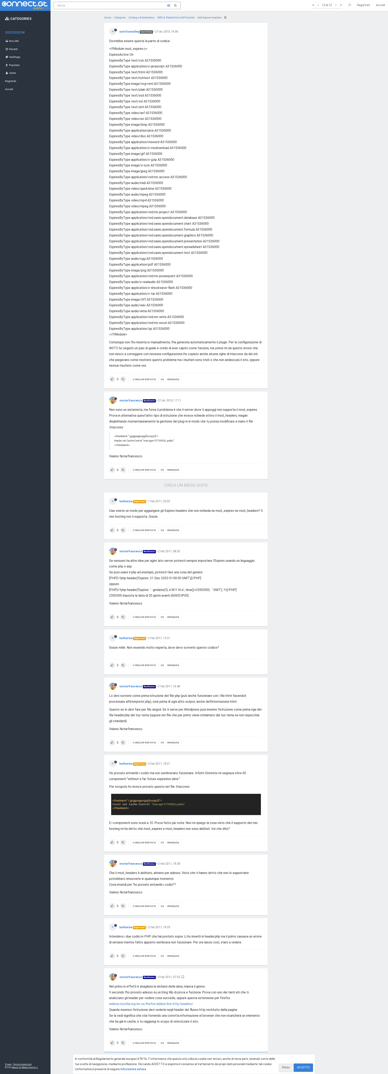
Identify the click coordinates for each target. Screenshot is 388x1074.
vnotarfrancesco (130, 400)
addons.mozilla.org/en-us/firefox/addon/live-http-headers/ (151, 1004)
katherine (125, 501)
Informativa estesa (133, 1069)
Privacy (8, 1064)
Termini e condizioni (22, 1064)
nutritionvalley (129, 31)
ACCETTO (303, 1067)
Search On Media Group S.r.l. (25, 1067)
